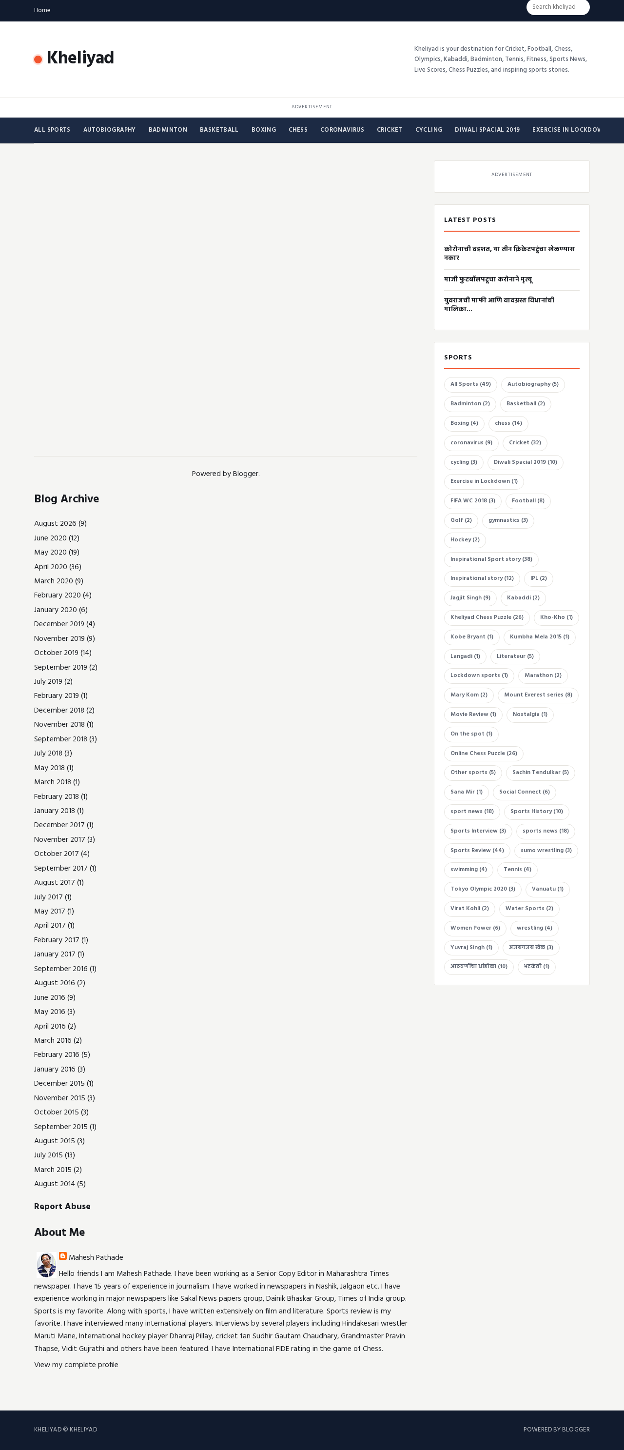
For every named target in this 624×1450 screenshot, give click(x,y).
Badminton (168, 130)
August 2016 (54, 983)
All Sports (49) (470, 384)
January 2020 (55, 610)
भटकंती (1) (536, 967)
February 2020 (57, 595)
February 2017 (56, 940)
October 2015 (56, 1112)
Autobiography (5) (533, 384)
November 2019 (59, 639)
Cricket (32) (525, 443)
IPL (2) (538, 578)
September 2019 (60, 668)
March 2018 (52, 782)
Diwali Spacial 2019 (487, 130)
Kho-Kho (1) (556, 617)
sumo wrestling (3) (546, 850)
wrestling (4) (534, 928)
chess (298, 130)
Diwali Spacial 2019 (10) (525, 462)
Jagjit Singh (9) (470, 598)
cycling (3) (463, 462)
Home (42, 10)
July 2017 (48, 897)
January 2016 (55, 1069)
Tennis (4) (517, 869)
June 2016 (49, 998)
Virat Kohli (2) (469, 909)
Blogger (245, 474)
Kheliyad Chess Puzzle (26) (487, 617)
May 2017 (49, 911)
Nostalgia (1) (530, 714)
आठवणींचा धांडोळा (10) (478, 967)
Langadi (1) (465, 656)
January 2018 (54, 811)
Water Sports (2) (529, 909)
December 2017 (59, 825)
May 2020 (50, 552)
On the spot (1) (471, 734)
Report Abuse (62, 1207)
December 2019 (59, 624)
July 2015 (48, 1155)
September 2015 (61, 1127)
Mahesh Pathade (96, 1258)
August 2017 (54, 883)
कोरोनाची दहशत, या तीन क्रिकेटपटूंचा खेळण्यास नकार (509, 253)
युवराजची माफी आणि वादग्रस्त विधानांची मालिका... (499, 305)
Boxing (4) (464, 423)
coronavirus (342, 130)
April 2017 (50, 926)
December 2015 (59, 1084)
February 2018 (56, 797)
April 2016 (50, 1027)
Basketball (219, 130)
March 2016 (53, 1041)
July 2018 (48, 753)
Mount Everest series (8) (538, 695)
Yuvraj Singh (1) (471, 948)
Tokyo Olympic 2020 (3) (482, 889)
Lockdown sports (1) (479, 675)
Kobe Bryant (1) (471, 637)
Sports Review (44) (477, 850)
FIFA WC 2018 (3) (472, 501)
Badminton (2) (470, 404)
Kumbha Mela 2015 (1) (539, 637)
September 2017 (61, 868)
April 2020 (50, 567)
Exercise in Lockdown (570, 130)
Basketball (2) (526, 404)
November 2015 (59, 1098)
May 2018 (49, 768)
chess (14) (508, 423)
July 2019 (48, 682)
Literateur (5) (515, 656)
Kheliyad (81, 59)
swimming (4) (468, 869)
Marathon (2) (543, 675)
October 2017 (56, 854)
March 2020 (53, 581)
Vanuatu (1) (548, 889)
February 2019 (56, 696)
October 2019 (56, 653)
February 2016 (56, 1055)
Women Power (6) (475, 928)
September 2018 (60, 739)
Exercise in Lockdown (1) (484, 481)
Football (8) (528, 501)
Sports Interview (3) (478, 831)
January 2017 (55, 954)
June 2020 (50, 538)
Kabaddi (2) (523, 598)
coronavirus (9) (471, 443)
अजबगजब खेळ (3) (531, 948)
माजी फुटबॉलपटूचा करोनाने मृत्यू (488, 280)
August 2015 (54, 1141)
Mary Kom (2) (469, 695)
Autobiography (109, 130)
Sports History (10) (536, 811)
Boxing (264, 130)
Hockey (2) (465, 540)
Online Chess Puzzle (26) (483, 753)
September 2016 (61, 969)
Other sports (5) (473, 772)
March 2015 (53, 1170)
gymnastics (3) (508, 520)
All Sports (52, 130)
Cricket (390, 130)
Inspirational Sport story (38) (491, 559)
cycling (429, 130)
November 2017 (59, 840)
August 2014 (54, 1184)
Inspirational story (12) (482, 578)
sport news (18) (472, 811)
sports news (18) (546, 831)
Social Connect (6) (524, 792)
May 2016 (49, 1012)
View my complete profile (76, 1365)
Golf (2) (461, 520)
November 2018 (59, 725)
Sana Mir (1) (466, 792)
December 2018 (59, 710)
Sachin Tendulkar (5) (540, 772)
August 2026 (55, 524)
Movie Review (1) (473, 714)
